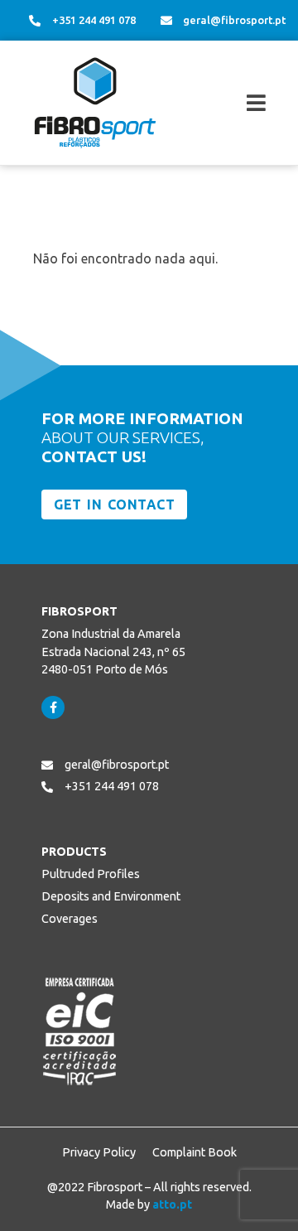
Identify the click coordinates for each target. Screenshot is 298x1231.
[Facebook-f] (53, 707)
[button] (230, 103)
